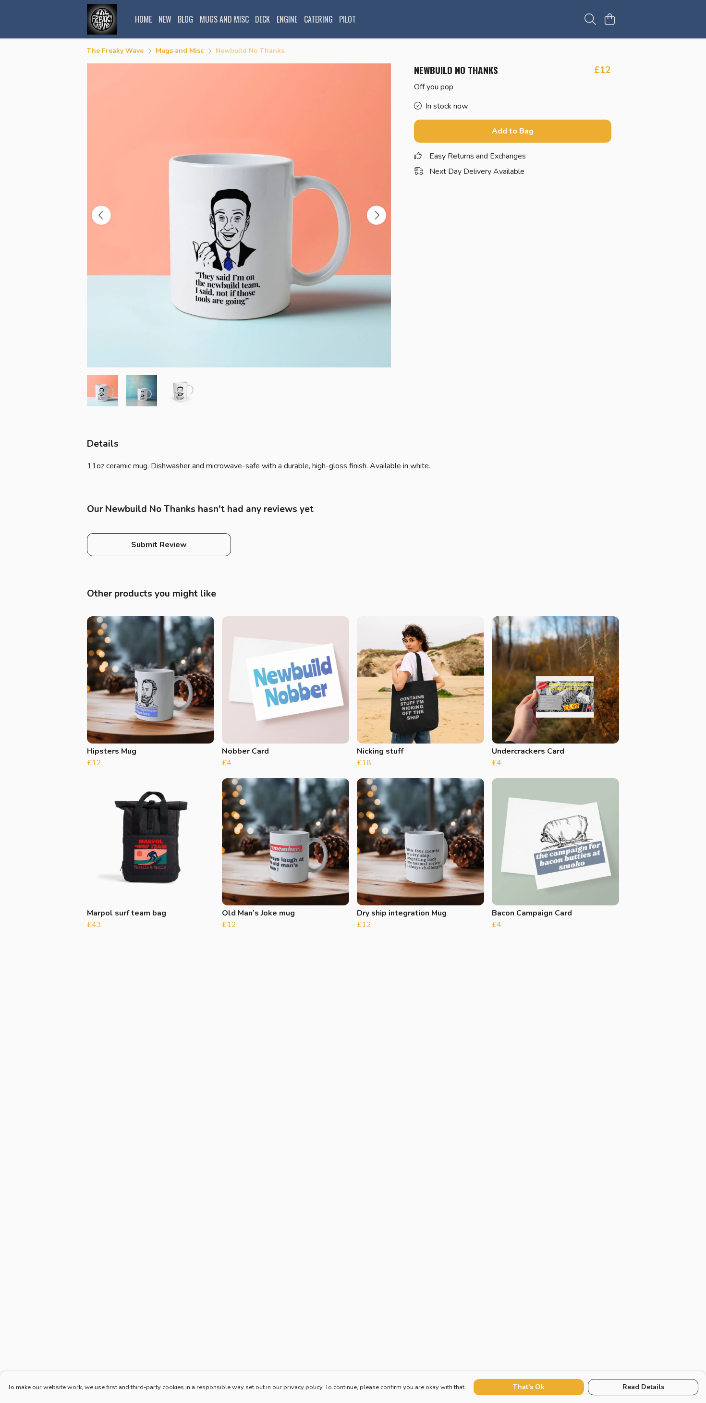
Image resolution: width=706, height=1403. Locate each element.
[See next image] (376, 215)
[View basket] (609, 19)
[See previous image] (101, 215)
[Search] (590, 19)
